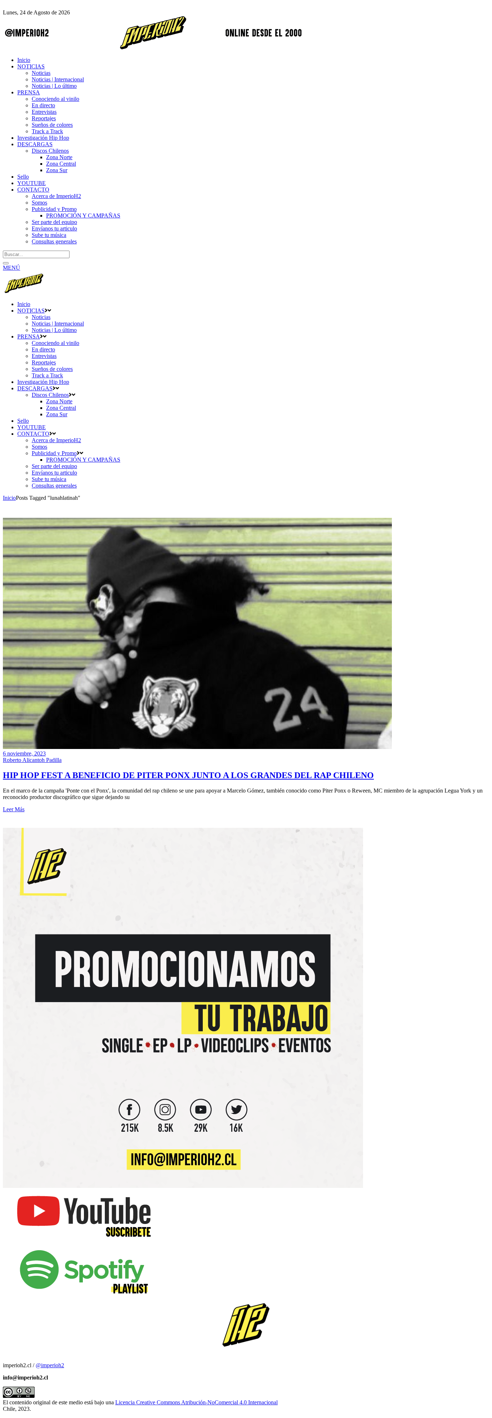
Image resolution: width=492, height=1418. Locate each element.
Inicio (9, 498)
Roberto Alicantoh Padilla (32, 760)
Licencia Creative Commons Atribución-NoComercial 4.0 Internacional (196, 1402)
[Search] (6, 263)
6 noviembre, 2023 (24, 753)
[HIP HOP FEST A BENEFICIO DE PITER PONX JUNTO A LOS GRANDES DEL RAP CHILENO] (197, 747)
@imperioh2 (50, 1365)
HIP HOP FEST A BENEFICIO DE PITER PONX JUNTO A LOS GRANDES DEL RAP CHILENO (188, 775)
